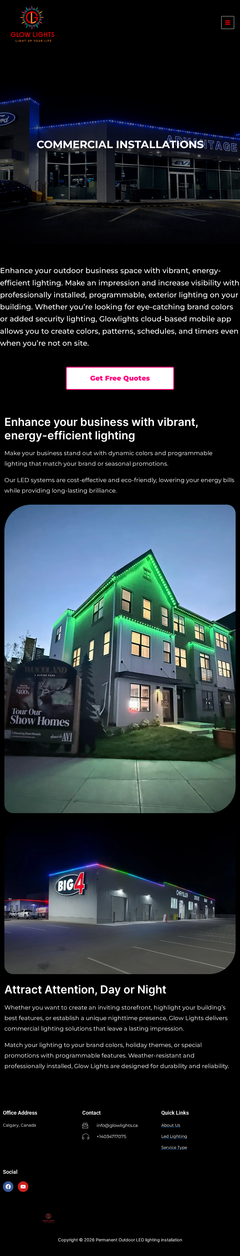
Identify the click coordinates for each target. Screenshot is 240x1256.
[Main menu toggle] (227, 22)
